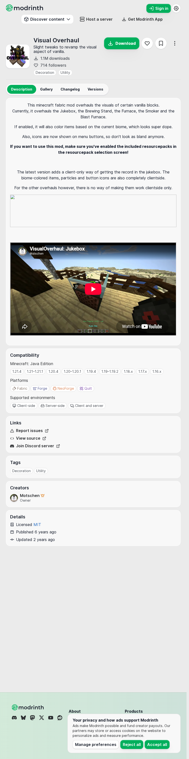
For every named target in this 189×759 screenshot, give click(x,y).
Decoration (45, 72)
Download (125, 43)
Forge (42, 388)
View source (28, 438)
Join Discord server (35, 446)
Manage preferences (95, 744)
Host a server (99, 19)
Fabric (22, 388)
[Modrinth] (28, 707)
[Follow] (147, 43)
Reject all (132, 744)
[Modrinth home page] (25, 9)
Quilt (88, 388)
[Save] (161, 43)
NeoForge (66, 388)
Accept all (157, 744)
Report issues (29, 430)
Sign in (161, 8)
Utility (65, 72)
